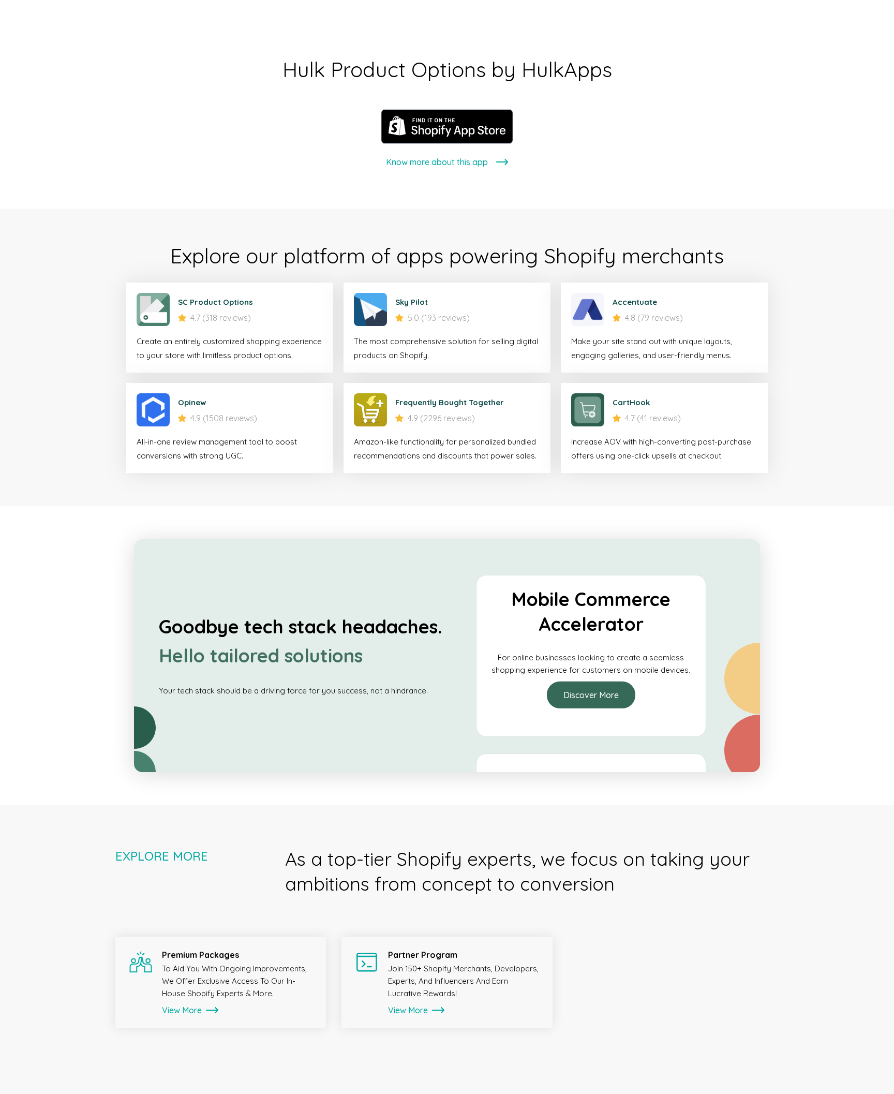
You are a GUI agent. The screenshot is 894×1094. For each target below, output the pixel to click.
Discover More (591, 689)
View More (183, 1010)
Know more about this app (437, 162)
